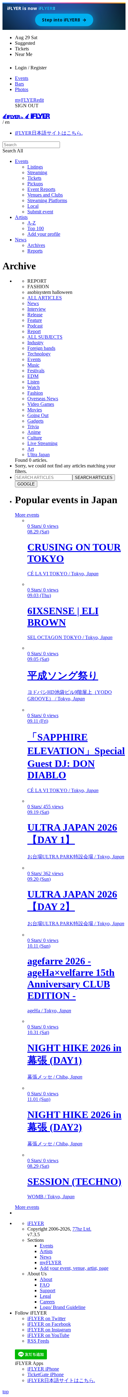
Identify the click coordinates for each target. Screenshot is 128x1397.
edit (40, 100)
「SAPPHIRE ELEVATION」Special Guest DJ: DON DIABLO (76, 756)
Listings (35, 166)
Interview (36, 309)
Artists (21, 217)
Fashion (35, 393)
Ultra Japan (38, 454)
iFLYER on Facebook (49, 1324)
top (5, 1391)
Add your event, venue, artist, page (74, 1268)
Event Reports (41, 189)
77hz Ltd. (81, 1229)
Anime (34, 432)
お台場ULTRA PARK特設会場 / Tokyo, (75, 856)
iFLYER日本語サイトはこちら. (49, 133)
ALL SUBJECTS (44, 337)
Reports (35, 250)
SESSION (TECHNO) (74, 1181)
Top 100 (35, 228)
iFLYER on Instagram (49, 1329)
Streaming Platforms (47, 200)
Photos (21, 89)
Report (34, 331)
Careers (47, 1301)
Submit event (40, 211)
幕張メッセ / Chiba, (54, 1076)
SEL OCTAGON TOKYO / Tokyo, (69, 637)
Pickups (35, 183)
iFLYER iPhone (43, 1368)
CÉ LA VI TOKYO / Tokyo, (62, 573)
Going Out (37, 415)
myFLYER (26, 100)
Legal (45, 1296)
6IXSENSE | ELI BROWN (62, 616)
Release (35, 314)
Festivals (35, 370)
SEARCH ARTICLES (93, 477)
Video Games (40, 404)
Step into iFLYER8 (64, 20)
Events (21, 78)
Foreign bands (41, 348)
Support (47, 1290)
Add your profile (43, 234)
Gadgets (35, 421)
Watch (33, 387)
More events (27, 514)
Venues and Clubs (45, 194)
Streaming (37, 172)
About (46, 1279)
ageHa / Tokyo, (49, 1010)
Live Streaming (42, 443)
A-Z (31, 222)
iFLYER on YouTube (48, 1335)
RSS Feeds (38, 1341)
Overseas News (42, 398)
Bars (19, 83)
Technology (39, 353)
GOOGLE (26, 484)
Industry (35, 342)
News (20, 239)
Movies (34, 409)
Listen (33, 381)
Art (30, 449)
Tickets (34, 178)
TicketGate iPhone (45, 1374)
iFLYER (35, 1223)
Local (33, 206)
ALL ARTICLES (44, 297)
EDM (33, 376)
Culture (34, 437)
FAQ (45, 1285)
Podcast (35, 325)
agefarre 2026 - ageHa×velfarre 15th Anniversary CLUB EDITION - (71, 978)
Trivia (33, 426)
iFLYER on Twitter (46, 1318)
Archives (36, 245)
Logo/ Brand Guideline (62, 1307)
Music (33, 365)
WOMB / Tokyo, (51, 1196)
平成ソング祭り (62, 675)
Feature (34, 320)
